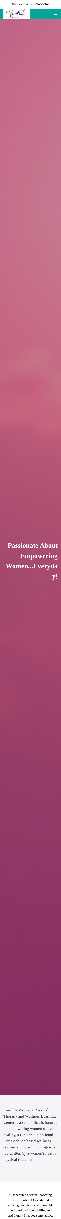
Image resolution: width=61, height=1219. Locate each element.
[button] (56, 13)
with (24, 4)
